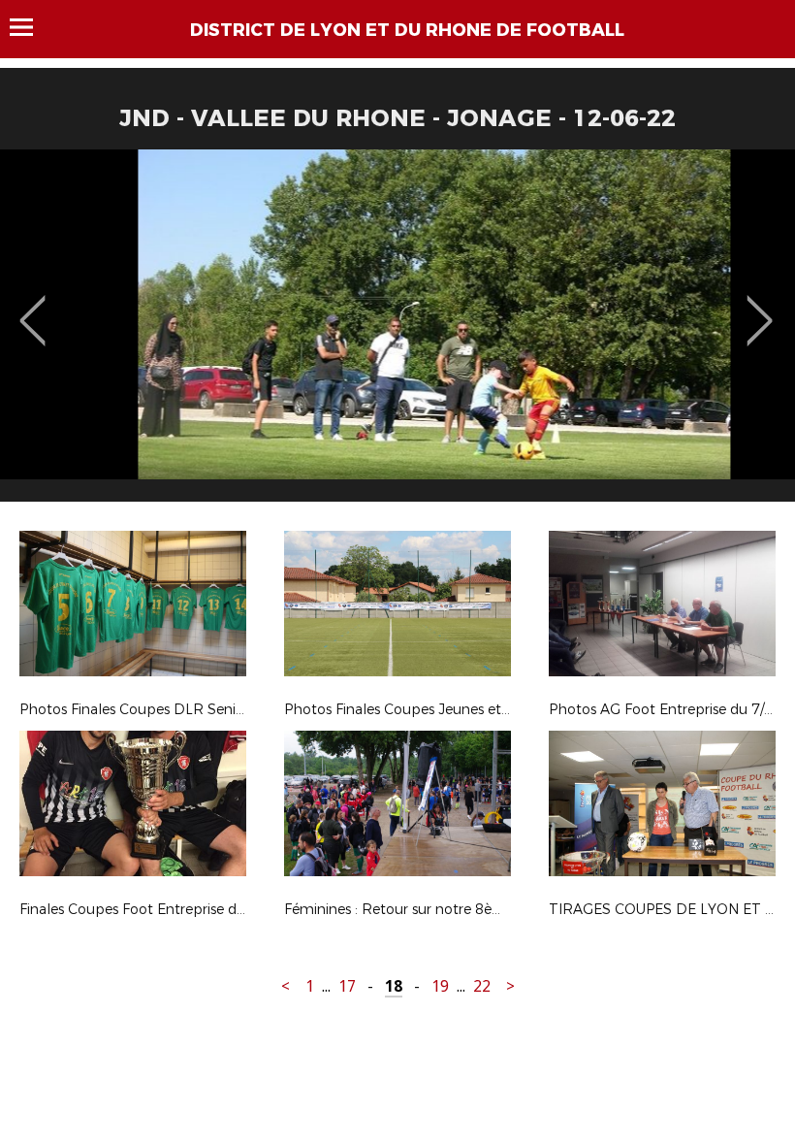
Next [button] (760, 306)
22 (482, 986)
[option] (397, 332)
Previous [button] (32, 306)
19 (440, 986)
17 (347, 986)
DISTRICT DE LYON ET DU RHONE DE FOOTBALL (407, 30)
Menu (30, 27)
